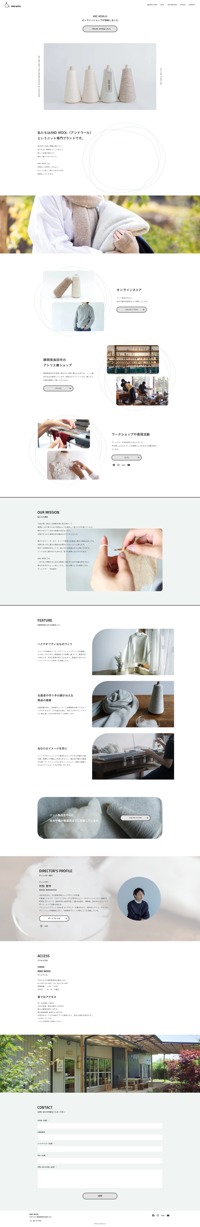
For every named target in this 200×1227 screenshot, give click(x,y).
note (123, 465)
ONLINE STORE (152, 4)
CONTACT (192, 4)
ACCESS (182, 4)
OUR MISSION (172, 4)
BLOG (162, 4)
